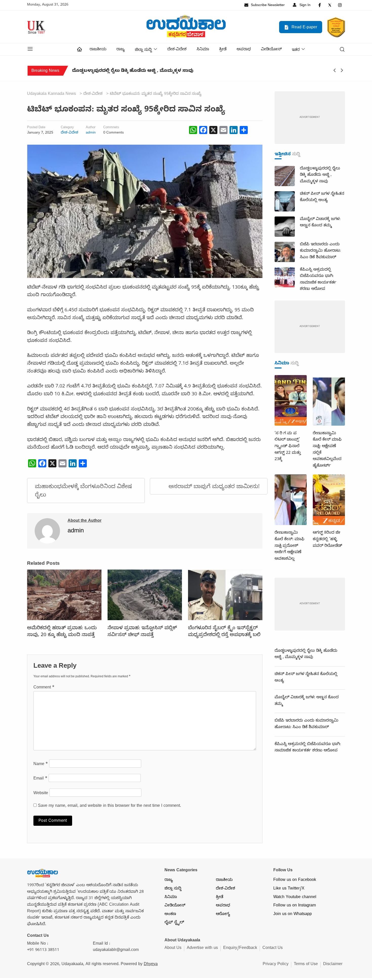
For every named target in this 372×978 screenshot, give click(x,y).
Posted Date (36, 128)
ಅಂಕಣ (170, 914)
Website (40, 793)
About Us (172, 948)
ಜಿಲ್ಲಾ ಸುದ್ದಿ (143, 50)
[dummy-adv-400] (310, 118)
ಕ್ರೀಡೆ (222, 50)
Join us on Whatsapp (292, 914)
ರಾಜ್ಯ (120, 50)
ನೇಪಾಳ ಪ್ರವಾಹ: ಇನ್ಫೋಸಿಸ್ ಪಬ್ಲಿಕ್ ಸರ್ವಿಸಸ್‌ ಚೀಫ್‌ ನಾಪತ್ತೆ (142, 632)
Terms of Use (306, 964)
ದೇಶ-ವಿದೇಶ (177, 50)
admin (91, 133)
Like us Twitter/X (288, 889)
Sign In (304, 5)
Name (40, 764)
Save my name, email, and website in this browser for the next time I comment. (109, 806)
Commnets (111, 128)
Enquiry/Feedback (240, 948)
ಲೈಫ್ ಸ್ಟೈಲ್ (174, 923)
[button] (30, 49)
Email (40, 779)
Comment (43, 688)
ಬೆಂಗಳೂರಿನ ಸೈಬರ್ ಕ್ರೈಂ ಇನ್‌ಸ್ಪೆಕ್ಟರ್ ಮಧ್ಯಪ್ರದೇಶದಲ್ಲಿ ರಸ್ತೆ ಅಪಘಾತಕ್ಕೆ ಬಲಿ (224, 632)
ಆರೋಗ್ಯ (223, 914)
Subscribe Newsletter (267, 5)
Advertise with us (202, 948)
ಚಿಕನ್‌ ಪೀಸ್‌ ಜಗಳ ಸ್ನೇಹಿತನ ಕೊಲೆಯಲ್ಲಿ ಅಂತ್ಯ (127, 71)
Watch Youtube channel (294, 897)
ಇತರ (296, 50)
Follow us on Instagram (294, 906)
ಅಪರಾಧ (244, 50)
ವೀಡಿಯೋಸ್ (271, 50)
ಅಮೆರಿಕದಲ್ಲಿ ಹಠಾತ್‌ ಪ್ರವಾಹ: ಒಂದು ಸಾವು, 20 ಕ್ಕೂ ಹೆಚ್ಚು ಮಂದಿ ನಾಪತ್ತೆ (62, 632)
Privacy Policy (275, 964)
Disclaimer (332, 964)
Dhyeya (151, 964)
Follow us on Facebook (294, 880)
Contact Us (272, 948)
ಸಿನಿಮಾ (203, 50)
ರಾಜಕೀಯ (98, 50)
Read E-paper (303, 28)
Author (90, 128)
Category (67, 128)
